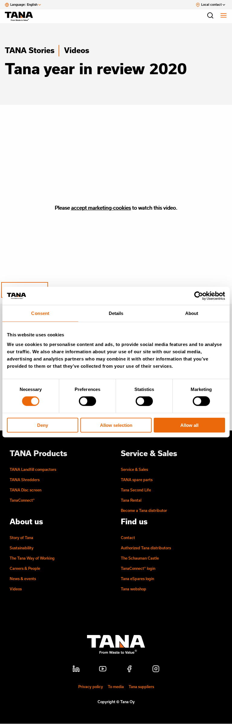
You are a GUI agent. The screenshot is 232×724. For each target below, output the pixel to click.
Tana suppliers (141, 686)
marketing (100, 208)
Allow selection (116, 424)
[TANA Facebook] (129, 669)
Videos (76, 50)
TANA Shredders (25, 480)
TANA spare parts (137, 480)
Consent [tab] (40, 313)
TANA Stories (29, 50)
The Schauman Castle (140, 558)
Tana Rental (131, 500)
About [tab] (191, 313)
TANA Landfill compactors (33, 469)
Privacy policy (90, 686)
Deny (42, 424)
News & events (23, 578)
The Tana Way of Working (32, 558)
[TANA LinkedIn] (76, 669)
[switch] (87, 401)
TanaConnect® (22, 500)
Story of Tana (21, 537)
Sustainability (22, 548)
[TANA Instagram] (156, 669)
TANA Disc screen (25, 490)
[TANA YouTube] (102, 669)
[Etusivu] (22, 16)
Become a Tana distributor (144, 510)
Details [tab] (116, 313)
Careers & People (25, 568)
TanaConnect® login (138, 568)
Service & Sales (134, 469)
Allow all (189, 424)
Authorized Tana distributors (146, 548)
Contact (128, 537)
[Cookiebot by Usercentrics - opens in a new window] (198, 295)
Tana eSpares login (137, 578)
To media (116, 686)
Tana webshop (133, 589)
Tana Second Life (136, 490)
